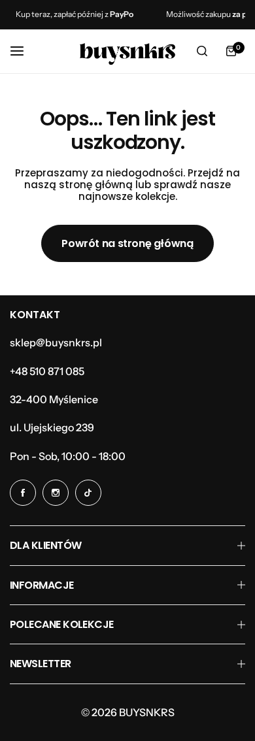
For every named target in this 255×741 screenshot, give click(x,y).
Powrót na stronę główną (127, 243)
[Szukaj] (202, 51)
